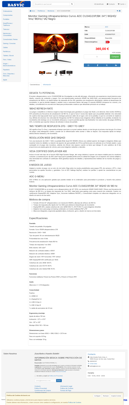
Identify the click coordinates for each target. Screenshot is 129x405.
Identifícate (100, 4)
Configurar (97, 396)
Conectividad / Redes (10, 39)
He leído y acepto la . (50, 376)
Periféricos (6, 51)
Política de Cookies (74, 402)
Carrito (122, 4)
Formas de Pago (65, 390)
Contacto (111, 4)
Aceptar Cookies (116, 396)
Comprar (115, 57)
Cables (5, 47)
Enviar (59, 380)
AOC (106, 27)
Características (35, 84)
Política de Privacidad (61, 371)
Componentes (7, 15)
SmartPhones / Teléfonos (8, 24)
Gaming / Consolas (9, 43)
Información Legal (66, 386)
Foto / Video (7, 59)
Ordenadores (7, 11)
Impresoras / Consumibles (7, 34)
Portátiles (6, 19)
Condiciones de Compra (43, 390)
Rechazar (106, 396)
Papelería (6, 69)
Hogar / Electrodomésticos (9, 64)
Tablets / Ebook (8, 55)
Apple (5, 80)
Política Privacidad (41, 388)
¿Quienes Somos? (40, 392)
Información (47, 84)
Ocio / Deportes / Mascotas (9, 75)
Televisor (6, 29)
